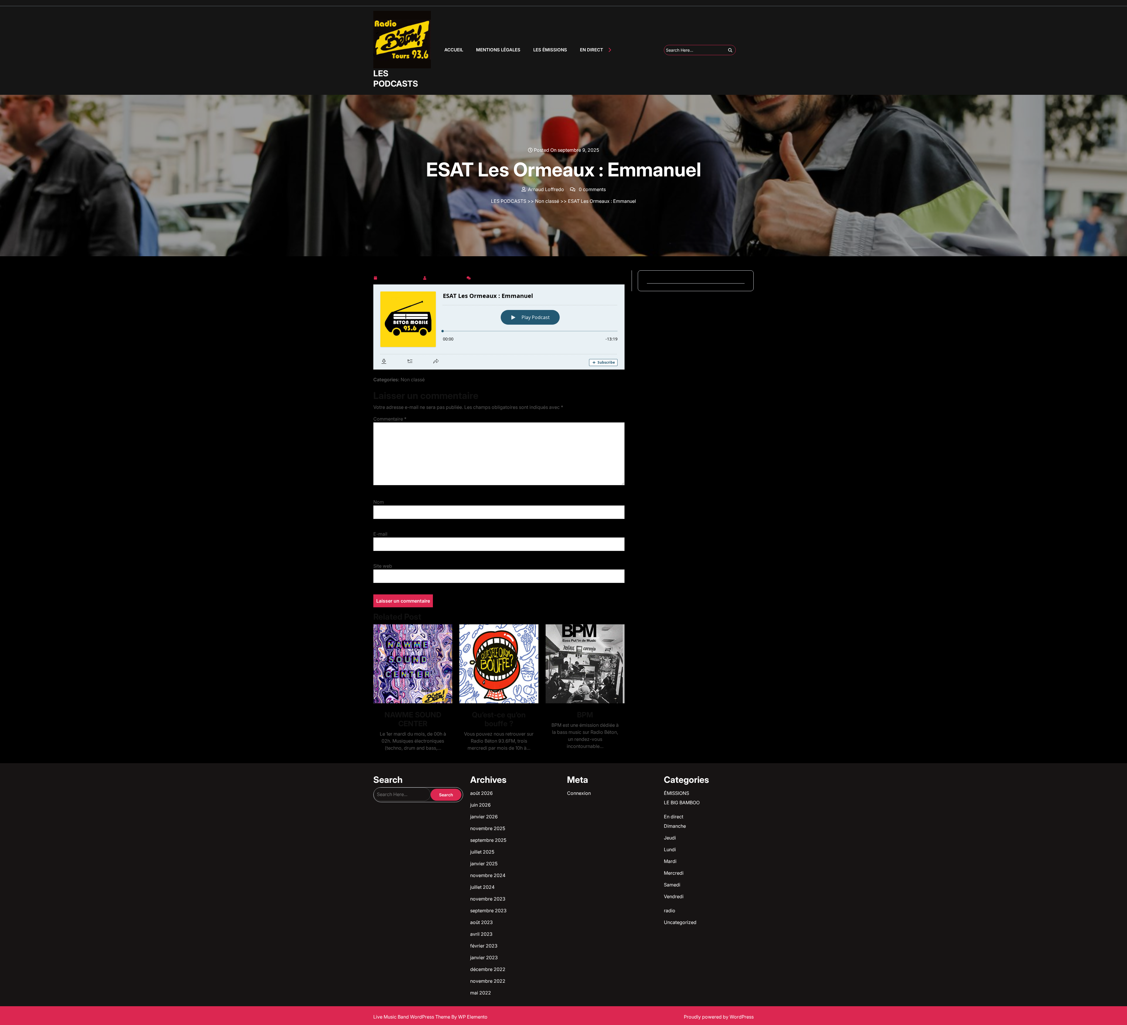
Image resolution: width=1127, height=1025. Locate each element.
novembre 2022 (487, 981)
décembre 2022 (487, 969)
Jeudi (670, 838)
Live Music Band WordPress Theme (412, 1017)
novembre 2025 (487, 828)
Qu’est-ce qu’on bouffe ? (499, 719)
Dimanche (675, 826)
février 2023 (483, 946)
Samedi (672, 885)
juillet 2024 (482, 887)
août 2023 (481, 922)
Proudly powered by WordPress (719, 1017)
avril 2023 (481, 934)
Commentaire (389, 419)
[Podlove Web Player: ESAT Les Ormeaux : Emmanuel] (499, 327)
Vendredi (674, 896)
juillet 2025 (482, 852)
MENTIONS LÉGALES (498, 50)
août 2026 (481, 793)
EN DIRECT (591, 50)
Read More (410, 664)
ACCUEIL (453, 50)
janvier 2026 (484, 817)
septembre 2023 (488, 910)
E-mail (380, 534)
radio (669, 910)
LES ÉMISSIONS (550, 50)
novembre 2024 (487, 875)
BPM (585, 714)
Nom (378, 502)
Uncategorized (680, 922)
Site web (382, 566)
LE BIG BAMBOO (682, 802)
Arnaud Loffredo (446, 276)
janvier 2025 (483, 863)
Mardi (670, 861)
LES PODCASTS (395, 78)
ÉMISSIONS (676, 793)
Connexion (579, 793)
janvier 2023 (484, 957)
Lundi (670, 849)
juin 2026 (480, 805)
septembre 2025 (488, 840)
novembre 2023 (487, 899)
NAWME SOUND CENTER (412, 719)
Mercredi (674, 873)
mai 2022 (480, 993)
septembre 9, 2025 (400, 276)
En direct (673, 817)
